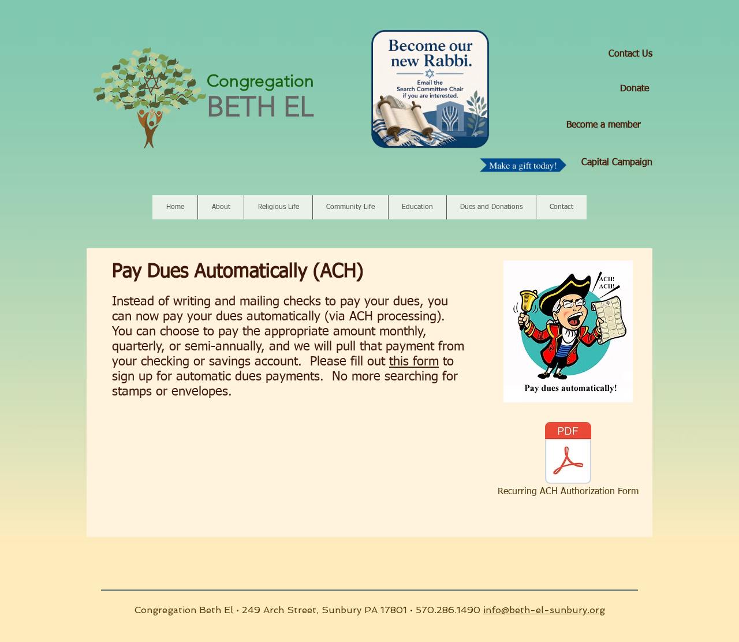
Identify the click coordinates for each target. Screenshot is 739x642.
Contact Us (630, 54)
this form (414, 362)
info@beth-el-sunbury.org (544, 609)
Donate (634, 89)
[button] (220, 207)
